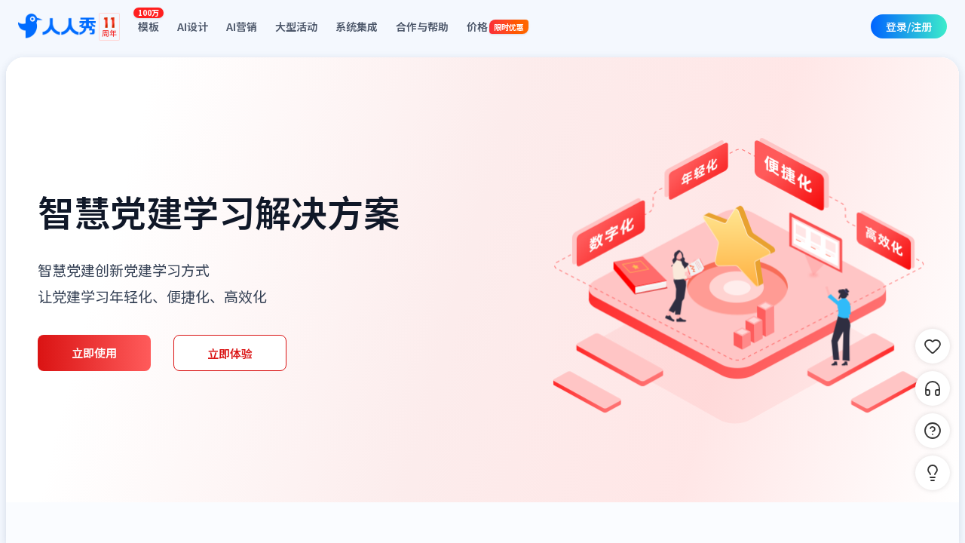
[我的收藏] (932, 346)
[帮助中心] (932, 430)
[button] (932, 473)
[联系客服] (932, 388)
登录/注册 (909, 26)
